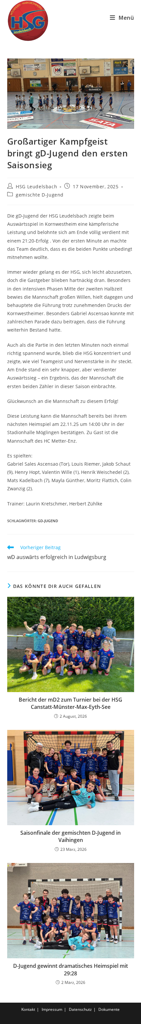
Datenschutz (80, 1009)
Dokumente (109, 1009)
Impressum (52, 1009)
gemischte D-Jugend (40, 195)
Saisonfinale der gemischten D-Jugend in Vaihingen (70, 836)
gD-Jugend (48, 520)
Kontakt (28, 1009)
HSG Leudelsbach (36, 186)
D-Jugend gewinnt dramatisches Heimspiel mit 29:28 (70, 969)
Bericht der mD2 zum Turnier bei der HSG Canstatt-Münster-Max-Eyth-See (70, 703)
